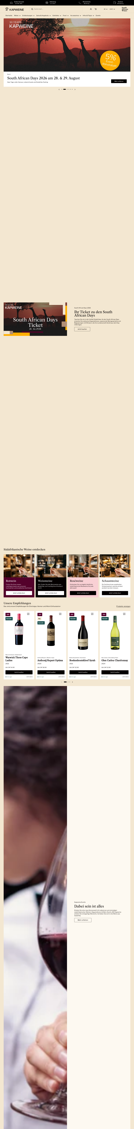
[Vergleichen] (28, 614)
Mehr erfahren (118, 81)
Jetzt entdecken (19, 593)
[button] (95, 9)
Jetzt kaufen (82, 329)
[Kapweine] (14, 9)
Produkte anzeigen (123, 606)
